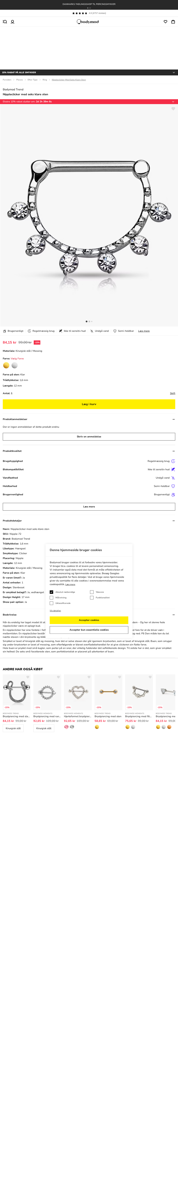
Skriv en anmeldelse (89, 436)
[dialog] (89, 591)
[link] (6, 365)
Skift (172, 393)
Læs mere (144, 331)
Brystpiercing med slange (17, 716)
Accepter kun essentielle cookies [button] (89, 630)
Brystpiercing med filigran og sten (139, 716)
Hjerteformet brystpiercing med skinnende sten (78, 716)
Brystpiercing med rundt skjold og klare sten (47, 716)
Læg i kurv (89, 404)
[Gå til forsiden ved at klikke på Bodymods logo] (89, 22)
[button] (89, 215)
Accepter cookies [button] (89, 620)
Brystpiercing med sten (108, 716)
